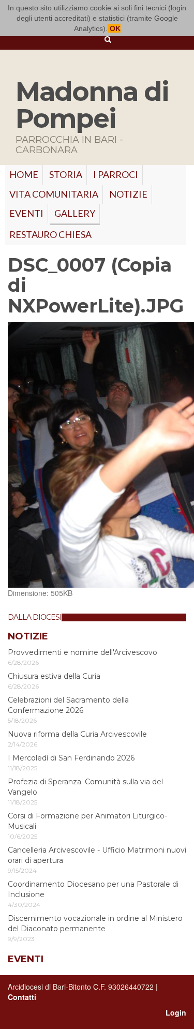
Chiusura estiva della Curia (54, 676)
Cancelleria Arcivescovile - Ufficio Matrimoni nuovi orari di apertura (97, 855)
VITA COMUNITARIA (53, 194)
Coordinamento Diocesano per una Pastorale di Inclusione (93, 889)
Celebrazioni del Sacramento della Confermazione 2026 (68, 705)
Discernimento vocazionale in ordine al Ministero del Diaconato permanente (95, 923)
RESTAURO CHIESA (50, 234)
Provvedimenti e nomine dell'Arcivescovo (82, 652)
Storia (65, 174)
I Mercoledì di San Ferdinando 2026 (71, 758)
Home (23, 174)
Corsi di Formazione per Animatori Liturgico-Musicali (87, 821)
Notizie (128, 194)
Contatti (22, 997)
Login (176, 1012)
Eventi (26, 213)
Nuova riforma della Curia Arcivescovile (77, 734)
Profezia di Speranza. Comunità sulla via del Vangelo (85, 787)
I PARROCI (115, 174)
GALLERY (74, 213)
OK (114, 28)
